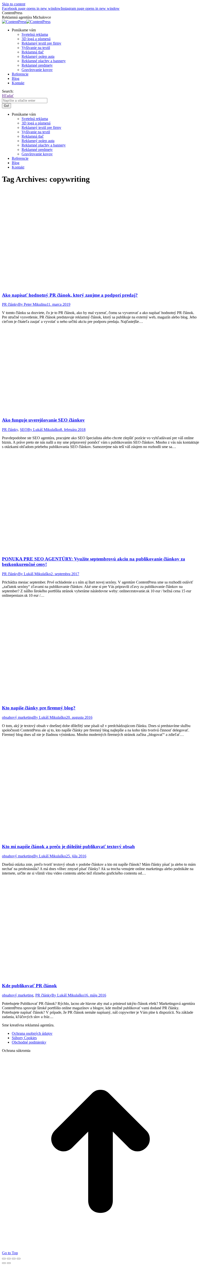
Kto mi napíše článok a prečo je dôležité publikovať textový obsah (68, 846)
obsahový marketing (17, 717)
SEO (23, 429)
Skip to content (13, 4)
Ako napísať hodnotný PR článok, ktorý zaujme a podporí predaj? (70, 295)
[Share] (9, 1258)
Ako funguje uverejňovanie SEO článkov (43, 420)
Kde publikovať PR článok (29, 985)
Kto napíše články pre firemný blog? (38, 707)
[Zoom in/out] (19, 1258)
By (32, 304)
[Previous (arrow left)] (4, 1263)
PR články (10, 304)
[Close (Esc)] (4, 1258)
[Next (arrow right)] (9, 1263)
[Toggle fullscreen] (14, 1258)
